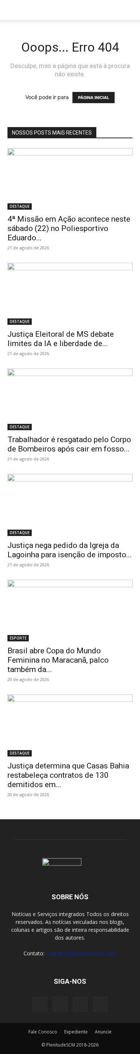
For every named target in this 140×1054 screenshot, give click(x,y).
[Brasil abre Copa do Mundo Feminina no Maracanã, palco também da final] (70, 610)
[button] (13, 10)
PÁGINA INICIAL (93, 97)
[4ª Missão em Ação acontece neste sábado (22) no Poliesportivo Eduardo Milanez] (70, 179)
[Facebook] (39, 1004)
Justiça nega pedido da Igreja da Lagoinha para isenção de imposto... (69, 550)
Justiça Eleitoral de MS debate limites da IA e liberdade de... (60, 339)
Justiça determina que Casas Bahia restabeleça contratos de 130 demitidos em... (68, 775)
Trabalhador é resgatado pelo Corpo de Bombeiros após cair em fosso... (69, 444)
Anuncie (103, 1032)
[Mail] (80, 1004)
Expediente (76, 1032)
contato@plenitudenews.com (81, 953)
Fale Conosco (42, 1032)
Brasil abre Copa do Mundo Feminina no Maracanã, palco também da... (58, 660)
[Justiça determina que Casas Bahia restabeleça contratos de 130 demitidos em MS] (70, 725)
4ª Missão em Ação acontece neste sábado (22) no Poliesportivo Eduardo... (68, 228)
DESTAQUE (19, 206)
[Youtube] (100, 1004)
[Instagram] (60, 1003)
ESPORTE (18, 638)
